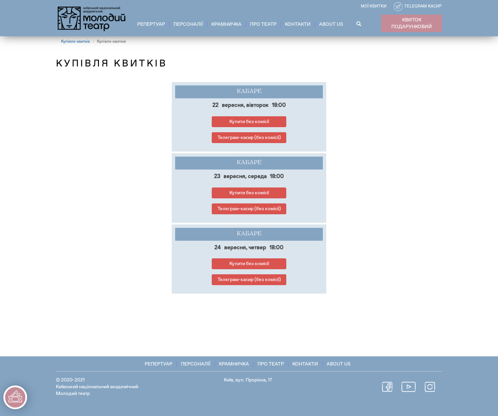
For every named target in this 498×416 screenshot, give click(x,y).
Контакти (298, 24)
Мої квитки (374, 6)
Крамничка (226, 24)
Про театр (263, 24)
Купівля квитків (75, 42)
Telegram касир (423, 6)
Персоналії (188, 24)
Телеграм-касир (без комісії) (249, 137)
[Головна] (92, 17)
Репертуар (151, 24)
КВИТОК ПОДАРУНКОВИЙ (411, 23)
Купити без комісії (249, 121)
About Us (331, 24)
